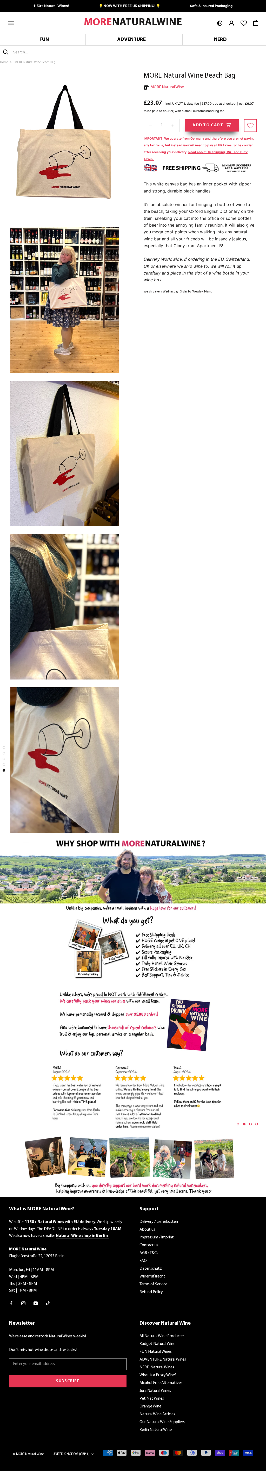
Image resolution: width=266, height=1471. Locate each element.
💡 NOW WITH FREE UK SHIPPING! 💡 (129, 6)
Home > (6, 62)
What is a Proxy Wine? (157, 1375)
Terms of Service (153, 1284)
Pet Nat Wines (151, 1399)
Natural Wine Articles (157, 1414)
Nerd (220, 39)
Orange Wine (150, 1406)
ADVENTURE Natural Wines (162, 1359)
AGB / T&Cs (148, 1253)
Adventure (131, 39)
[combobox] (43, 51)
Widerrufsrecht (152, 1276)
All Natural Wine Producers (161, 1336)
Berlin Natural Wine (155, 1430)
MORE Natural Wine (167, 87)
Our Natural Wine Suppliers (162, 1422)
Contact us (148, 1245)
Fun (44, 39)
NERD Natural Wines (156, 1367)
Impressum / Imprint (156, 1237)
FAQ (143, 1261)
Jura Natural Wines (155, 1391)
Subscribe (67, 1381)
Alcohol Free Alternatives (160, 1383)
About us (147, 1229)
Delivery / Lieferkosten (158, 1222)
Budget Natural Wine (157, 1344)
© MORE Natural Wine (28, 1454)
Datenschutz (150, 1269)
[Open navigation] (11, 22)
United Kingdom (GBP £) (71, 1454)
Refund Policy (151, 1292)
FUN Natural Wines (155, 1352)
